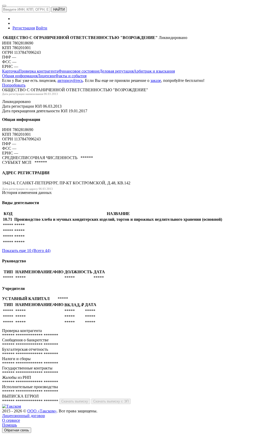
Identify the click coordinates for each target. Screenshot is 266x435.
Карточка (10, 71)
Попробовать (13, 85)
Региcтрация (23, 28)
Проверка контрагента (38, 71)
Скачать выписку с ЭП (111, 401)
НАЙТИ (59, 9)
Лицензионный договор (23, 415)
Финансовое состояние (78, 71)
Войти (41, 28)
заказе (155, 80)
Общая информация (19, 76)
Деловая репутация (116, 71)
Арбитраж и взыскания (154, 71)
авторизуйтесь (70, 80)
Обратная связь (16, 430)
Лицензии (46, 76)
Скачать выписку (74, 401)
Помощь (9, 425)
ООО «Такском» (42, 411)
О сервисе (11, 420)
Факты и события (71, 76)
